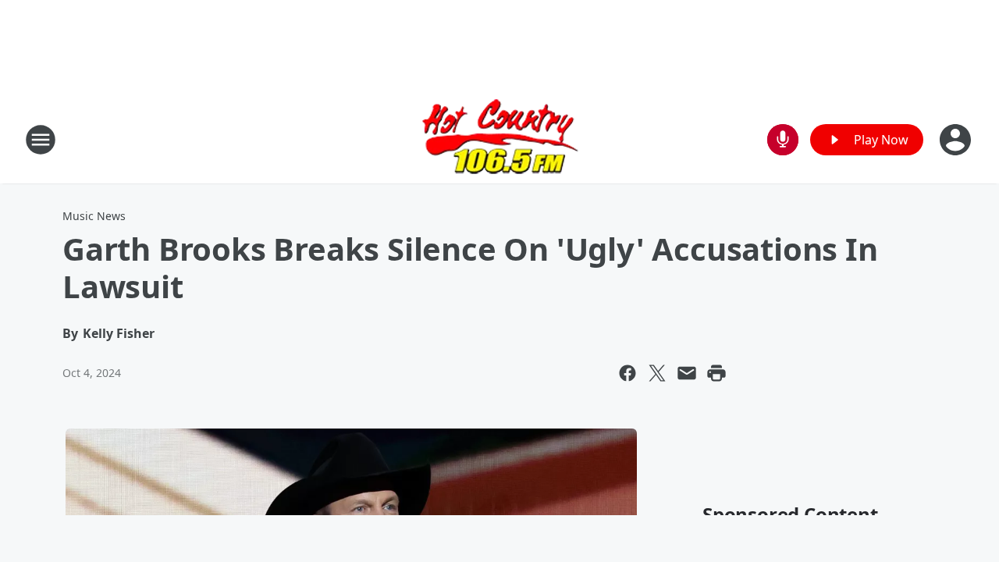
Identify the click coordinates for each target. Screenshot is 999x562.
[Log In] (957, 139)
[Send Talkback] (782, 139)
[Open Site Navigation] (40, 139)
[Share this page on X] (657, 373)
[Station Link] (500, 139)
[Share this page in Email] (687, 373)
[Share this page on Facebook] (627, 373)
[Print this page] (716, 373)
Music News (94, 215)
